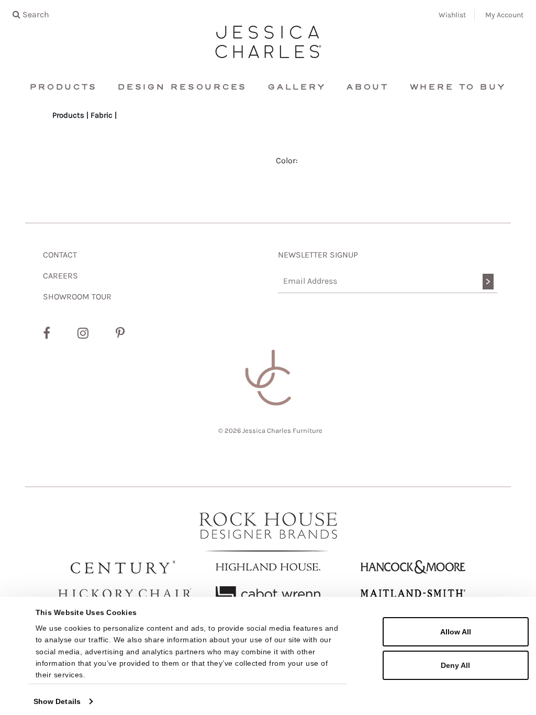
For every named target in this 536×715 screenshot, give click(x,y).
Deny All (455, 665)
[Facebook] (46, 333)
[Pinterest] (120, 333)
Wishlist (452, 14)
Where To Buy (458, 87)
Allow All (455, 632)
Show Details (57, 701)
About (368, 87)
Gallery (297, 87)
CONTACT (60, 255)
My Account (504, 14)
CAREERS (60, 276)
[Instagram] (82, 333)
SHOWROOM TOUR (77, 296)
